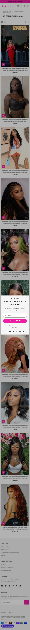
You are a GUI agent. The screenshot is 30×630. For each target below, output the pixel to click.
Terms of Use (21, 325)
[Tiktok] (17, 332)
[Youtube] (13, 332)
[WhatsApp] (23, 332)
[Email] (20, 332)
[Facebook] (10, 332)
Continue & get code (15, 321)
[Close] (26, 297)
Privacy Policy (15, 327)
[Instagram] (7, 332)
